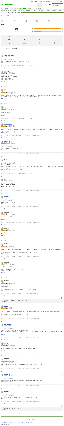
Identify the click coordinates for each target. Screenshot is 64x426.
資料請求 (32, 422)
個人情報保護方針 (9, 422)
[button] (7, 56)
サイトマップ (42, 1)
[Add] (61, 15)
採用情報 (23, 422)
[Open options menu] (62, 55)
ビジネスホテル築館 (5, 15)
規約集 (27, 422)
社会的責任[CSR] (17, 422)
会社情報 (3, 422)
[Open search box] (2, 48)
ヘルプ (32, 1)
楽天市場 (54, 1)
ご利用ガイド (37, 1)
